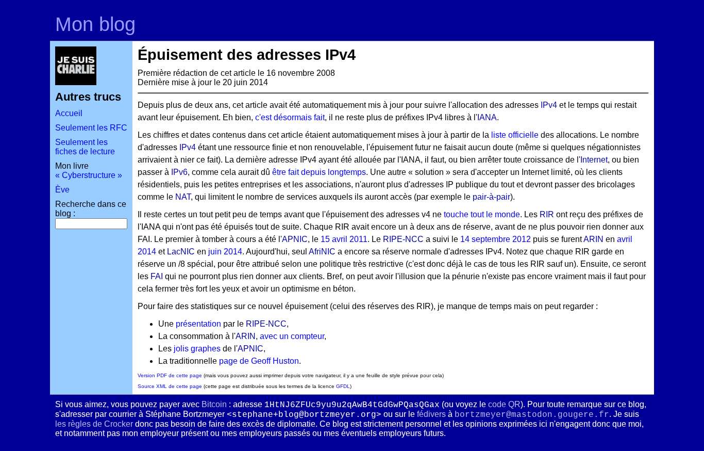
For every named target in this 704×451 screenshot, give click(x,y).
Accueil (68, 113)
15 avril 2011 (344, 239)
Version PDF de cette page (170, 375)
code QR (504, 404)
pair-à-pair (491, 196)
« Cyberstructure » (88, 175)
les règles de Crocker (94, 424)
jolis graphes (197, 348)
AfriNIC (322, 251)
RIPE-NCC (403, 239)
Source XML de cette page (170, 386)
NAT (183, 196)
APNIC (295, 239)
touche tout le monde (482, 214)
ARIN (593, 239)
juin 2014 (225, 251)
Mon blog (95, 24)
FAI (156, 276)
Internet (594, 159)
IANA (487, 117)
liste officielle (515, 135)
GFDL (343, 386)
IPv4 (549, 105)
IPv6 (179, 172)
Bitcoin (214, 404)
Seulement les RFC (91, 127)
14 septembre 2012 (495, 239)
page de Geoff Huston (259, 361)
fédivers (431, 414)
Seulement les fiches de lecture (85, 147)
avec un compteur (292, 336)
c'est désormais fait (290, 117)
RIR (547, 214)
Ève (62, 189)
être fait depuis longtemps (319, 172)
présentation (198, 323)
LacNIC (181, 251)
